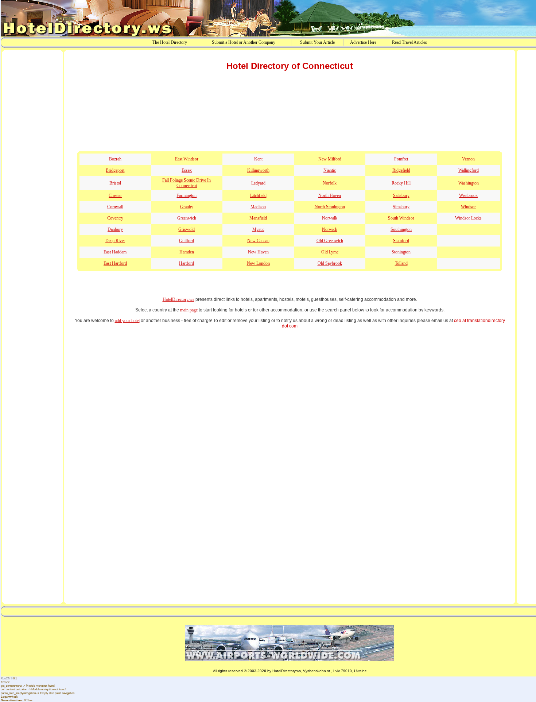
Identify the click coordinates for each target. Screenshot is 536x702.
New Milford (329, 159)
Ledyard (258, 183)
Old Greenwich (329, 240)
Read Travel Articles (409, 42)
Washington (468, 183)
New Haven (258, 252)
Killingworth (258, 170)
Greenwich (186, 218)
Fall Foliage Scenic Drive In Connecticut (186, 183)
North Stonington (330, 206)
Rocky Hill (401, 183)
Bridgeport (115, 170)
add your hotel (127, 320)
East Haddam (115, 252)
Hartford (186, 263)
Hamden (186, 252)
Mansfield (258, 218)
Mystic (258, 229)
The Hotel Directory (169, 42)
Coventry (115, 218)
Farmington (186, 195)
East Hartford (115, 263)
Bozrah (115, 159)
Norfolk (330, 183)
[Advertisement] (32, 165)
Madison (258, 206)
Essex (187, 170)
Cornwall (115, 206)
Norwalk (329, 218)
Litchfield (258, 195)
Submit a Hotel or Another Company (243, 42)
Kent (258, 159)
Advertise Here (363, 42)
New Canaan (258, 240)
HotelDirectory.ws (178, 299)
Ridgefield (401, 170)
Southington (401, 229)
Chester (115, 195)
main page (189, 310)
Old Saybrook (330, 263)
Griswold (186, 229)
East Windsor (186, 159)
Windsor (468, 206)
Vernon (468, 159)
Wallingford (468, 170)
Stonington (401, 252)
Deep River (115, 240)
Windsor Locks (468, 218)
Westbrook (468, 195)
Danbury (115, 229)
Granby (186, 206)
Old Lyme (329, 252)
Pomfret (401, 159)
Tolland (401, 263)
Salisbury (401, 195)
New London (258, 263)
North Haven (329, 195)
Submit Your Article (317, 42)
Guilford (186, 240)
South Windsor (401, 218)
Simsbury (401, 206)
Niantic (329, 170)
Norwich (329, 229)
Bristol (115, 183)
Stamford (401, 240)
